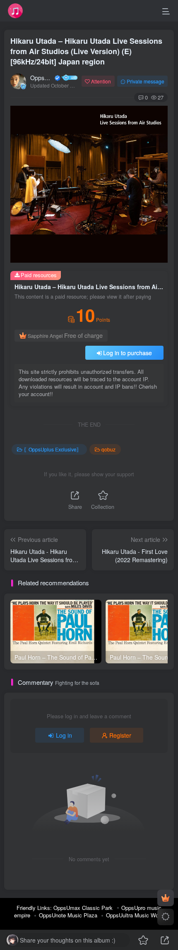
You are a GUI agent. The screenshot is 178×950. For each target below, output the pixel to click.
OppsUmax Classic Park (83, 908)
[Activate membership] (165, 898)
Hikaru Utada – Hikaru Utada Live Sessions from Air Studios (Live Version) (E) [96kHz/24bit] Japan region (86, 51)
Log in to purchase (127, 353)
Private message (145, 81)
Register (120, 735)
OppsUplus (41, 78)
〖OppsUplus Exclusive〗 (53, 449)
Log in (64, 735)
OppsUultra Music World (135, 915)
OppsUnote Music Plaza (68, 915)
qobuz (108, 449)
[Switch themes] (165, 917)
